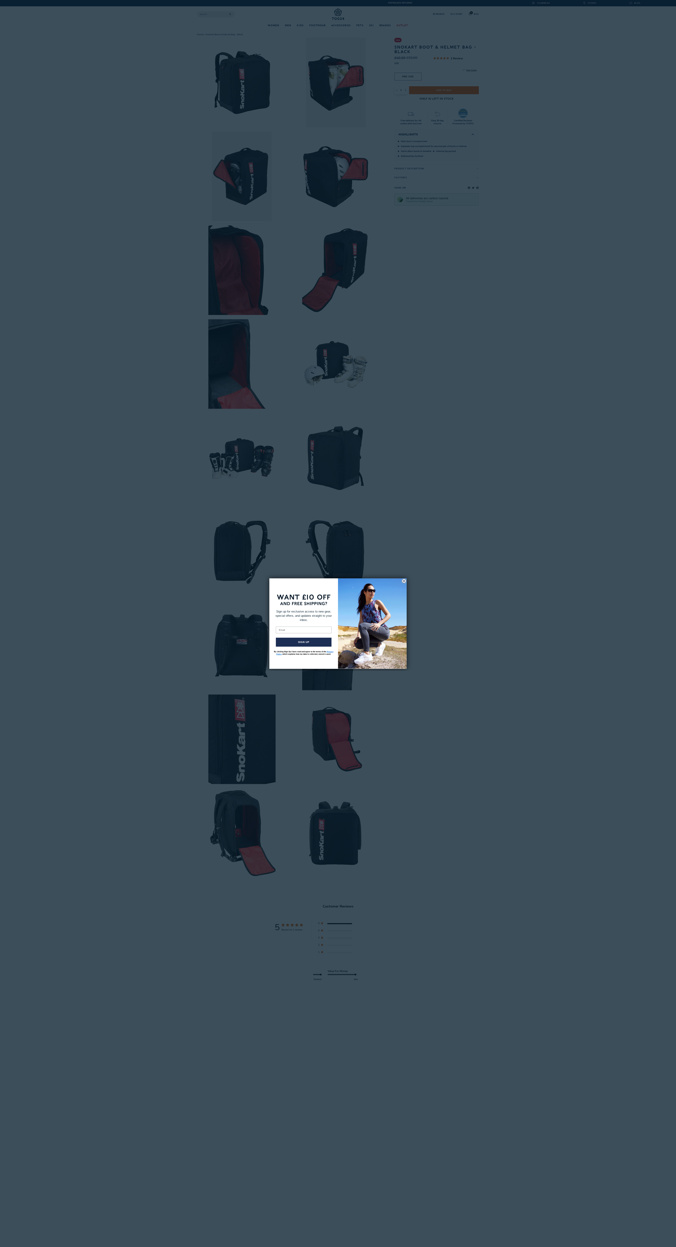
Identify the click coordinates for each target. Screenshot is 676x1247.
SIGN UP (303, 642)
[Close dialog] (404, 581)
